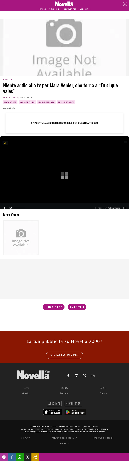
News (26, 387)
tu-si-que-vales (66, 102)
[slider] (19, 208)
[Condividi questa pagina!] (35, 457)
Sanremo (44, 9)
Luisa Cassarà (10, 98)
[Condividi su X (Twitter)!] (27, 457)
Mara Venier (10, 102)
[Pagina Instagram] (125, 4)
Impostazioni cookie (103, 438)
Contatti (25, 438)
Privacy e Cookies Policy (64, 438)
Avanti (76, 307)
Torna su (64, 443)
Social (103, 387)
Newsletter (70, 9)
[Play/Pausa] (4, 208)
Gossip (25, 393)
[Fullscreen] (124, 208)
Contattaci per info (64, 355)
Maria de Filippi (27, 102)
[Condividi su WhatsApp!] (20, 457)
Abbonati (84, 9)
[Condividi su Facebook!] (12, 457)
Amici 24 (56, 9)
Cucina (103, 393)
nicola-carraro (46, 102)
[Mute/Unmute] (10, 208)
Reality (7, 79)
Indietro (55, 307)
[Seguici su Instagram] (4, 457)
